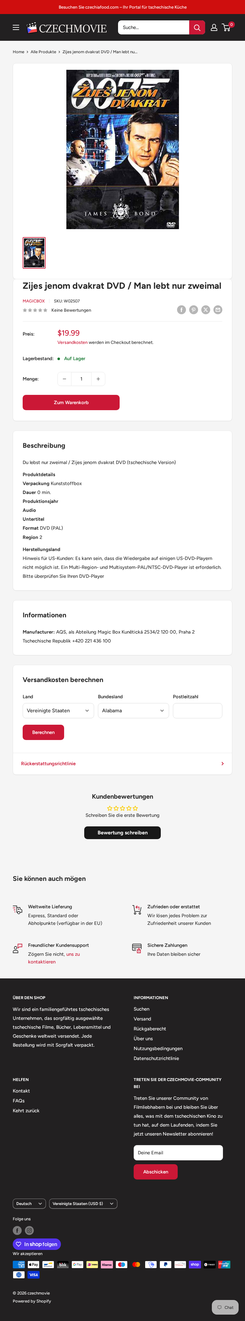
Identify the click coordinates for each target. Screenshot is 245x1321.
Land (28, 697)
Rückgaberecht (150, 1029)
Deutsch (24, 1203)
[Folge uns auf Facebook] (17, 1230)
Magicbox (34, 301)
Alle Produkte (43, 51)
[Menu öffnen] (16, 27)
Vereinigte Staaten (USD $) (78, 1203)
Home (18, 51)
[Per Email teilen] (217, 309)
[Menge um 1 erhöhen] (98, 379)
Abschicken (155, 1172)
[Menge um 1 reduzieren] (64, 379)
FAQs (19, 1101)
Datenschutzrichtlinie (156, 1058)
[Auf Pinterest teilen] (193, 309)
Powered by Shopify (32, 1301)
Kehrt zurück (26, 1111)
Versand (142, 1019)
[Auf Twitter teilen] (205, 309)
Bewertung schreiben (123, 833)
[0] (226, 27)
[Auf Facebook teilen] (181, 309)
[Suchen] (197, 27)
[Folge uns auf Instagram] (29, 1230)
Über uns (143, 1039)
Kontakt (21, 1091)
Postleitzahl (185, 697)
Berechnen (43, 732)
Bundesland (110, 697)
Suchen (141, 1009)
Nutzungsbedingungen (158, 1048)
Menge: (31, 379)
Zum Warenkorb (71, 402)
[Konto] (214, 27)
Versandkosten (72, 342)
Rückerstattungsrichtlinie (48, 763)
